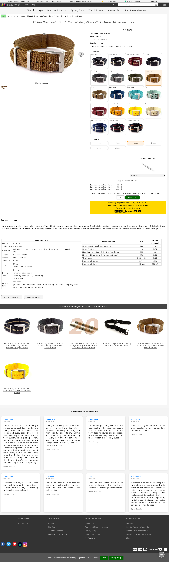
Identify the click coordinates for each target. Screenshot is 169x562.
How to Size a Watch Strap (137, 531)
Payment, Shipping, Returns (96, 527)
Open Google (94, 442)
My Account (90, 538)
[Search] (156, 5)
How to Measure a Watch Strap (138, 527)
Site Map (51, 527)
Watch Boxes (96, 10)
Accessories (114, 10)
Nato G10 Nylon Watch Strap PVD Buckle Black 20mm (117, 344)
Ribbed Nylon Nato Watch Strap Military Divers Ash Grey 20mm (50, 345)
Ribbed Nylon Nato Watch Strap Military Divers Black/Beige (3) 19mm (17, 345)
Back (3, 16)
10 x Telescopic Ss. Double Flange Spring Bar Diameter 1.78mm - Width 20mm (84, 345)
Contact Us (89, 523)
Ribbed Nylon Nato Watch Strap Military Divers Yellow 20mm (17, 390)
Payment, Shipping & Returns (128, 208)
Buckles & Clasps (56, 10)
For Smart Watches (135, 10)
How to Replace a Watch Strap (138, 534)
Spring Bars (77, 10)
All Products (23, 523)
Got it (104, 558)
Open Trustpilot (9, 466)
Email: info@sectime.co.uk (18, 1)
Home (27, 5)
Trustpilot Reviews (134, 1)
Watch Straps (19, 16)
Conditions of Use (92, 534)
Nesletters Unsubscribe (57, 534)
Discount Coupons (55, 531)
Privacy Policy (90, 531)
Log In (35, 5)
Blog (114, 5)
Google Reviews (110, 1)
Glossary (129, 538)
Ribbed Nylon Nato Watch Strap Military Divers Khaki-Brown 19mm (150, 345)
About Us (51, 523)
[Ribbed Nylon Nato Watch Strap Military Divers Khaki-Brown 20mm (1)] (4, 87)
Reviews (129, 523)
